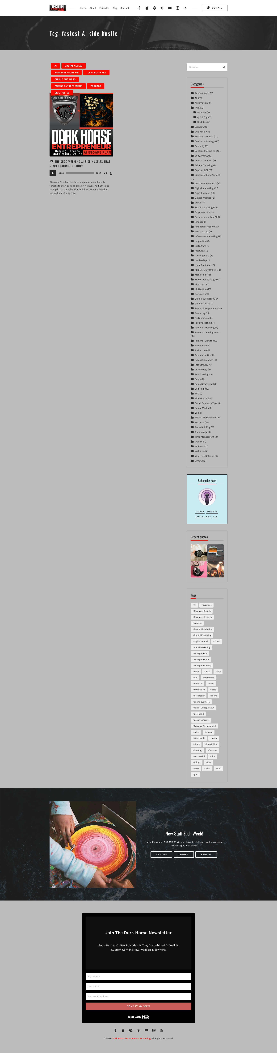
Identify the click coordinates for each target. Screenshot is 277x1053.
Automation (201, 102)
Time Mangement (204, 436)
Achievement (202, 93)
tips (209, 762)
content (198, 623)
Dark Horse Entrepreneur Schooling (131, 1038)
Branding (200, 126)
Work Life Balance (204, 456)
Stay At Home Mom (205, 417)
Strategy (198, 750)
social (214, 738)
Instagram (200, 245)
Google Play (203, 516)
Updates (202, 122)
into (219, 671)
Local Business (96, 72)
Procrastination (203, 355)
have (208, 671)
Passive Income (203, 322)
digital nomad (201, 641)
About (93, 8)
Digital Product (203, 197)
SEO (197, 393)
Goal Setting (201, 231)
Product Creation (204, 359)
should (209, 732)
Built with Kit (138, 1017)
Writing (199, 460)
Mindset (199, 284)
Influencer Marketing (206, 236)
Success (199, 422)
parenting (199, 714)
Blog (115, 8)
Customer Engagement (207, 174)
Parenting (200, 313)
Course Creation (203, 160)
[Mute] (105, 173)
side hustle (199, 738)
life (195, 677)
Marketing (200, 274)
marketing (209, 677)
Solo (197, 412)
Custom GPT (201, 170)
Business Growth (204, 136)
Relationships (202, 374)
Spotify (206, 854)
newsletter (199, 696)
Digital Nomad (73, 65)
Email (198, 202)
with (219, 768)
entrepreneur (200, 653)
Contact (124, 8)
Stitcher (211, 511)
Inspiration (201, 241)
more (211, 683)
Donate (216, 7)
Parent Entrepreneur (68, 86)
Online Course (202, 303)
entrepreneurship (202, 665)
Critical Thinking (204, 165)
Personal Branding (204, 327)
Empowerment (203, 212)
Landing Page (202, 255)
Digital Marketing (204, 188)
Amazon (161, 854)
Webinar (199, 446)
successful (199, 756)
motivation (199, 689)
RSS (215, 516)
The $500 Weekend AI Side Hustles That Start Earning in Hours (80, 163)
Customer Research (205, 183)
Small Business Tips (206, 403)
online (214, 696)
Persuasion (201, 345)
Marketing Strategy (205, 279)
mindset (198, 683)
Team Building (202, 427)
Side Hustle (62, 92)
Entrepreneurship (67, 72)
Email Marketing (204, 207)
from (196, 671)
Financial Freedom (205, 226)
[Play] (53, 173)
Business (200, 131)
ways (196, 768)
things (197, 762)
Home (83, 8)
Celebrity (199, 146)
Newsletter (201, 293)
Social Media (202, 408)
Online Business (65, 79)
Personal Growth (204, 340)
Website (199, 451)
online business (202, 702)
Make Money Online (205, 269)
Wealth (198, 441)
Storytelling (212, 744)
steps (197, 744)
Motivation (201, 289)
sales (196, 732)
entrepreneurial (201, 659)
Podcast (95, 86)
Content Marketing (205, 150)
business (207, 605)
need (213, 689)
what (208, 768)
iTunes (200, 511)
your (196, 774)
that (213, 756)
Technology (201, 432)
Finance (199, 221)
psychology (201, 369)
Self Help (200, 388)
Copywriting (201, 155)
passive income (202, 720)
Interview (200, 250)
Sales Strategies (204, 384)
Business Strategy (205, 141)
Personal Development (207, 332)
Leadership (201, 260)
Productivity (201, 364)
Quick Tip (202, 117)
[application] (81, 173)
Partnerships (202, 318)
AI (56, 65)
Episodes (104, 8)
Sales (198, 379)
